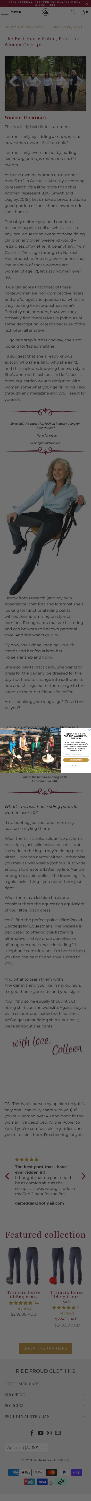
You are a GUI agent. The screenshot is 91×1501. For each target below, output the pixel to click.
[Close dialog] (90, 730)
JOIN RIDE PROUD (76, 760)
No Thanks (75, 765)
